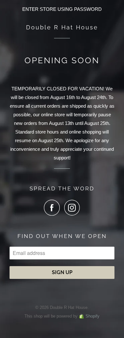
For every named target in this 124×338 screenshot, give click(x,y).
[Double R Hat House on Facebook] (53, 208)
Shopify (93, 316)
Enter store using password (62, 9)
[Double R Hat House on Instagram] (72, 208)
